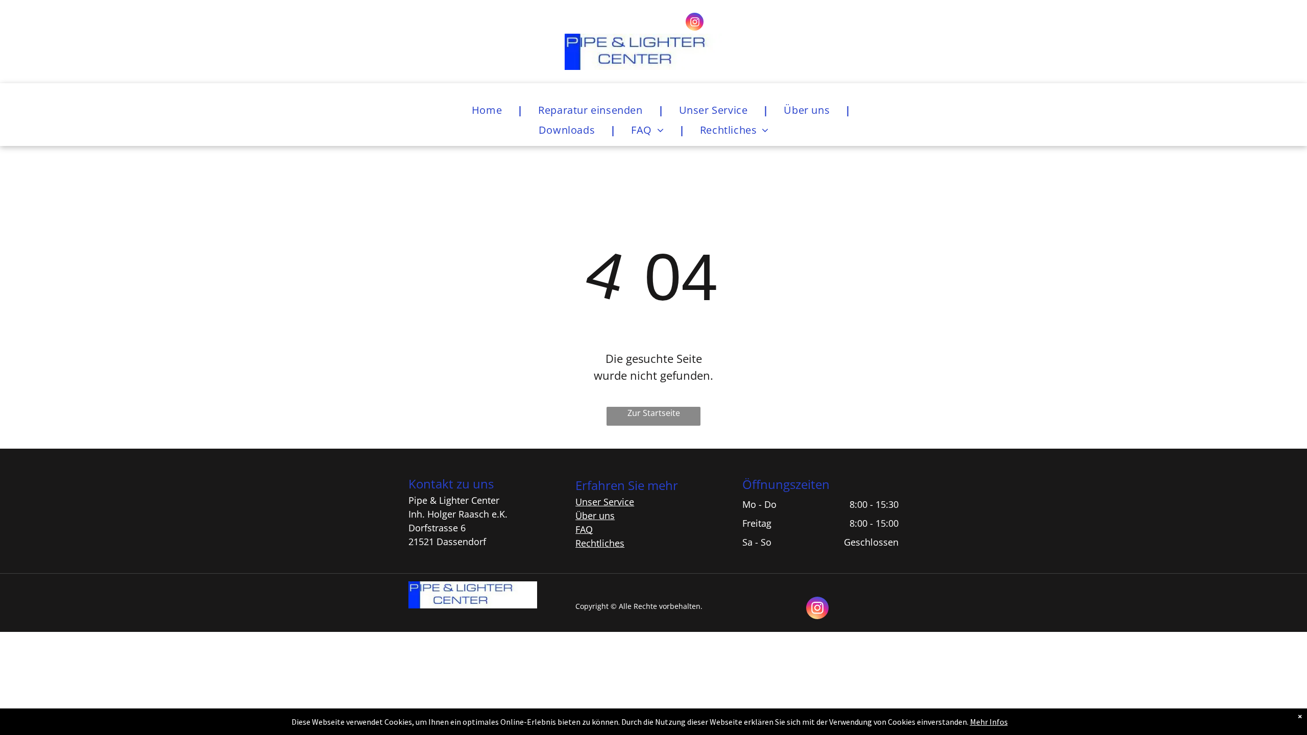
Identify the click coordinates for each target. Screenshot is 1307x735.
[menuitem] (489, 110)
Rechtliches (599, 543)
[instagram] (695, 23)
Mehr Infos (989, 722)
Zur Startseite (653, 413)
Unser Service (604, 502)
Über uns (595, 515)
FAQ (584, 529)
